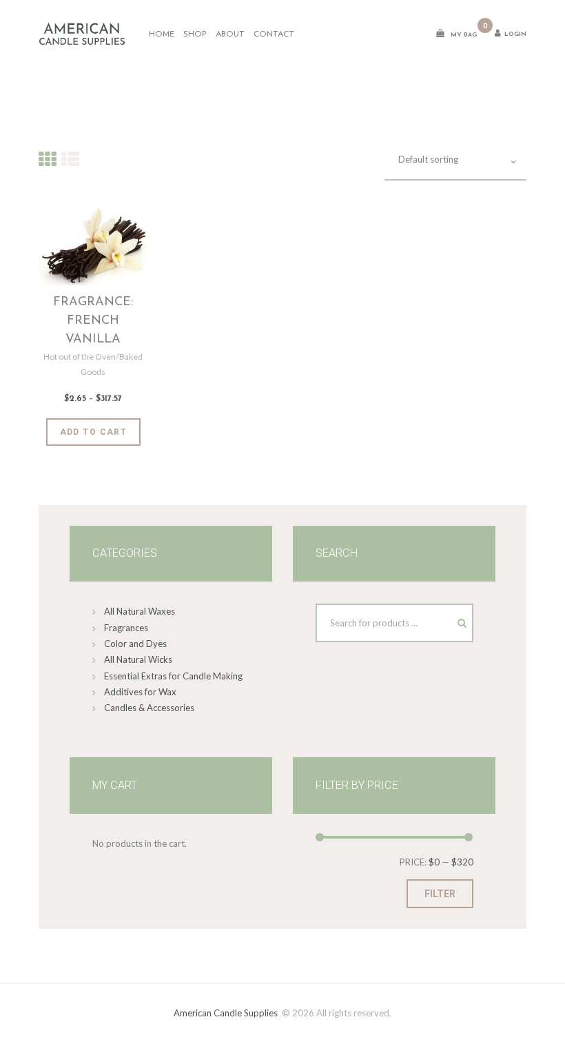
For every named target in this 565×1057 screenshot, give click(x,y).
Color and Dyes (135, 643)
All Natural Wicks (138, 659)
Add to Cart (93, 432)
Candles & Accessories (149, 707)
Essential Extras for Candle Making (173, 675)
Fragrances (126, 627)
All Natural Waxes (139, 611)
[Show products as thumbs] (47, 159)
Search (449, 619)
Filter (439, 893)
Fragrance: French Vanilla (93, 321)
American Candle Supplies (226, 1012)
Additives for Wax (140, 691)
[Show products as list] (70, 159)
